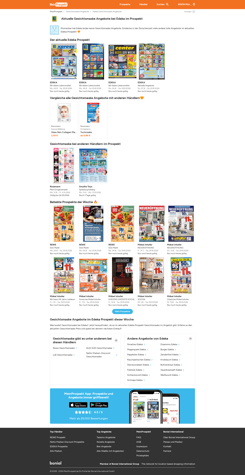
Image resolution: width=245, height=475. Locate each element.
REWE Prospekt (57, 437)
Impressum (141, 446)
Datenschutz (142, 451)
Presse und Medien (172, 442)
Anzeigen (188, 12)
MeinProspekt (56, 12)
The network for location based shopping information (168, 464)
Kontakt (167, 446)
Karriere (167, 451)
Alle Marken (56, 451)
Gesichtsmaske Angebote (77, 12)
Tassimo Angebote (106, 437)
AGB (138, 442)
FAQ (138, 437)
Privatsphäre (142, 455)
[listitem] (64, 68)
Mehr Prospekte (122, 311)
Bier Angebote (104, 446)
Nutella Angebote (106, 442)
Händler (143, 4)
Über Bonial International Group (179, 437)
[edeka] (54, 18)
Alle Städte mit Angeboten (110, 451)
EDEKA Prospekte (59, 446)
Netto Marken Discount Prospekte (67, 442)
